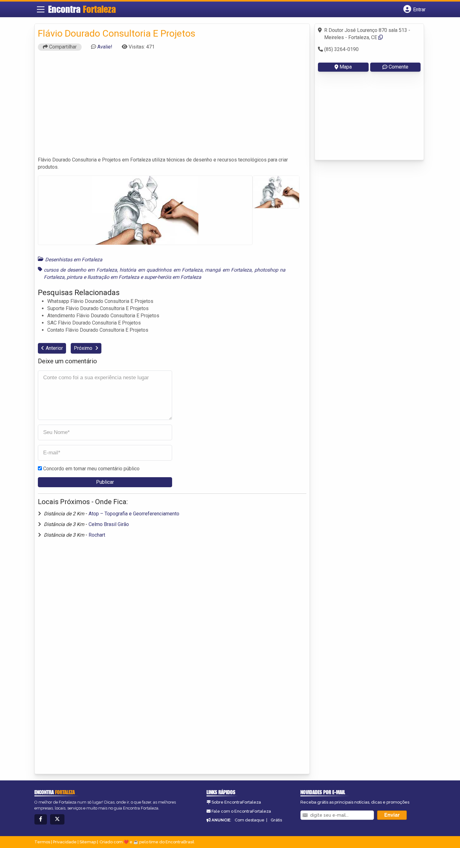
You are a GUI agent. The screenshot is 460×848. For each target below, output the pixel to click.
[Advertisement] (172, 106)
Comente (398, 67)
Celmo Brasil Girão (109, 524)
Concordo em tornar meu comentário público (91, 469)
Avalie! (104, 47)
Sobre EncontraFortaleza (236, 802)
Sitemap (87, 842)
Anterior (54, 348)
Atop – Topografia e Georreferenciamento (134, 514)
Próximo (84, 348)
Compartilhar (62, 47)
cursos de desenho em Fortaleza (80, 270)
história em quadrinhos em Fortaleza (161, 270)
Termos (42, 842)
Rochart (97, 535)
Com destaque (249, 820)
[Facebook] (40, 819)
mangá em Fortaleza (228, 270)
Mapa (346, 67)
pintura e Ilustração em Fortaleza (103, 277)
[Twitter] (57, 819)
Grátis (276, 820)
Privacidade (65, 842)
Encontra (82, 9)
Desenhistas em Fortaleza (73, 260)
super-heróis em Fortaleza (172, 277)
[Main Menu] (40, 9)
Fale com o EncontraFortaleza (241, 811)
